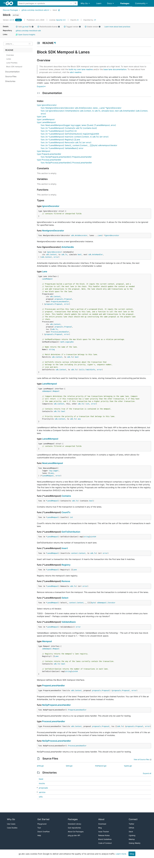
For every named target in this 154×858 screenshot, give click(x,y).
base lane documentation (114, 69)
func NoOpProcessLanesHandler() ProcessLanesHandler (66, 162)
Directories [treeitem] (10, 81)
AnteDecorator (81, 235)
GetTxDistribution (71, 532)
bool (80, 254)
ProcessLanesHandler (60, 332)
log (50, 471)
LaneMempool (47, 279)
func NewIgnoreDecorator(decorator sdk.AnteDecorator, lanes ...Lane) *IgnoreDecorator (81, 108)
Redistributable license (48, 27)
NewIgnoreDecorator (53, 230)
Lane (100, 235)
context (74, 553)
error (56, 257)
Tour (39, 828)
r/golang (132, 835)
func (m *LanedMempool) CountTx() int (59, 131)
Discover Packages (10, 10)
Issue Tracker (103, 832)
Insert (65, 548)
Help (39, 835)
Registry (66, 565)
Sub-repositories (74, 828)
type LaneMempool (46, 119)
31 (89, 20)
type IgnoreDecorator (47, 105)
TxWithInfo (90, 370)
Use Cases (11, 824)
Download (102, 824)
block (55, 10)
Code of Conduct (105, 843)
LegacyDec (69, 342)
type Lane (41, 116)
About (101, 819)
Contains (66, 496)
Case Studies (12, 828)
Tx (66, 254)
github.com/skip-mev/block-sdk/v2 (35, 10)
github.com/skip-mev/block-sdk (28, 31)
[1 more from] (37, 787)
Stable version (93, 27)
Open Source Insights (26, 34)
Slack (131, 832)
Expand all (147, 773)
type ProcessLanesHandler (49, 160)
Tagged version (72, 27)
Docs (109, 3)
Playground (41, 824)
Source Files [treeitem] (10, 76)
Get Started (43, 819)
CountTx (66, 512)
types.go (128, 766)
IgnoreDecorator (50, 206)
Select (65, 598)
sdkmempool (47, 391)
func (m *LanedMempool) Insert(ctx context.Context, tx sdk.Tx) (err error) (75, 136)
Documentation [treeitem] (12, 71)
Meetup (132, 839)
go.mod (25, 27)
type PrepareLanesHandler (49, 154)
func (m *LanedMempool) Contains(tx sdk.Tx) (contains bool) (69, 128)
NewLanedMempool (52, 463)
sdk (72, 235)
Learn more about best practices (117, 27)
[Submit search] (75, 3)
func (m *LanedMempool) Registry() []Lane (60, 139)
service (42, 792)
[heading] (10, 3)
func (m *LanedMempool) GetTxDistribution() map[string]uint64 (70, 134)
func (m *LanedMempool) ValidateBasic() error (62, 148)
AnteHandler (97, 254)
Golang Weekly (134, 843)
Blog (100, 828)
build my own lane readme (81, 69)
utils (82, 370)
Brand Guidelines (105, 839)
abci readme (75, 72)
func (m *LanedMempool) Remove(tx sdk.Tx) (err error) (66, 142)
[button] (17, 27)
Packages (124, 3)
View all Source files (141, 759)
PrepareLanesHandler (60, 302)
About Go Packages (75, 832)
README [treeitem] (9, 50)
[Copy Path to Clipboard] (59, 10)
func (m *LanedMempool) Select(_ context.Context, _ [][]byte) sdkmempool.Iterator (79, 145)
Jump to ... (9, 44)
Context (53, 254)
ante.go (40, 766)
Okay (132, 854)
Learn (98, 3)
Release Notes (104, 835)
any (79, 419)
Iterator (111, 603)
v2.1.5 (9, 20)
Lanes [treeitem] (8, 59)
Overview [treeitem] (10, 55)
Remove (66, 581)
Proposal (68, 299)
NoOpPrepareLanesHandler (56, 705)
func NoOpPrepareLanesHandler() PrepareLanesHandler (66, 157)
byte (93, 603)
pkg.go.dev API (74, 835)
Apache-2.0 (60, 20)
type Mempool (43, 151)
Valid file (25, 27)
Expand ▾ (41, 86)
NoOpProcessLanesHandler (56, 741)
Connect (133, 819)
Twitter (131, 824)
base (41, 779)
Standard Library (74, 824)
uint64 (93, 537)
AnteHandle (67, 247)
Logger (55, 471)
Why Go (84, 3)
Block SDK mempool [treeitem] (14, 67)
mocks (42, 783)
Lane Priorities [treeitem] (11, 63)
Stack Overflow (43, 832)
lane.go (69, 766)
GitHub (131, 828)
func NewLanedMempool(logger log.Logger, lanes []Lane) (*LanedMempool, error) (78, 125)
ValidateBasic (69, 622)
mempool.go (100, 766)
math (62, 342)
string (52, 349)
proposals (59, 299)
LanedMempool (50, 439)
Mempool (56, 391)
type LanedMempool (46, 122)
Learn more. (121, 854)
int (87, 404)
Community (140, 3)
